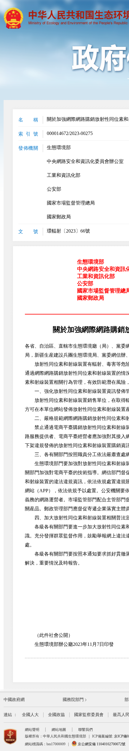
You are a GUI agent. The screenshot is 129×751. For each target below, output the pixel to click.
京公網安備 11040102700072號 (101, 744)
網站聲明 (32, 730)
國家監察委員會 (89, 714)
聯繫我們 (85, 730)
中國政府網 (14, 699)
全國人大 (30, 714)
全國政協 (56, 714)
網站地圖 (59, 730)
